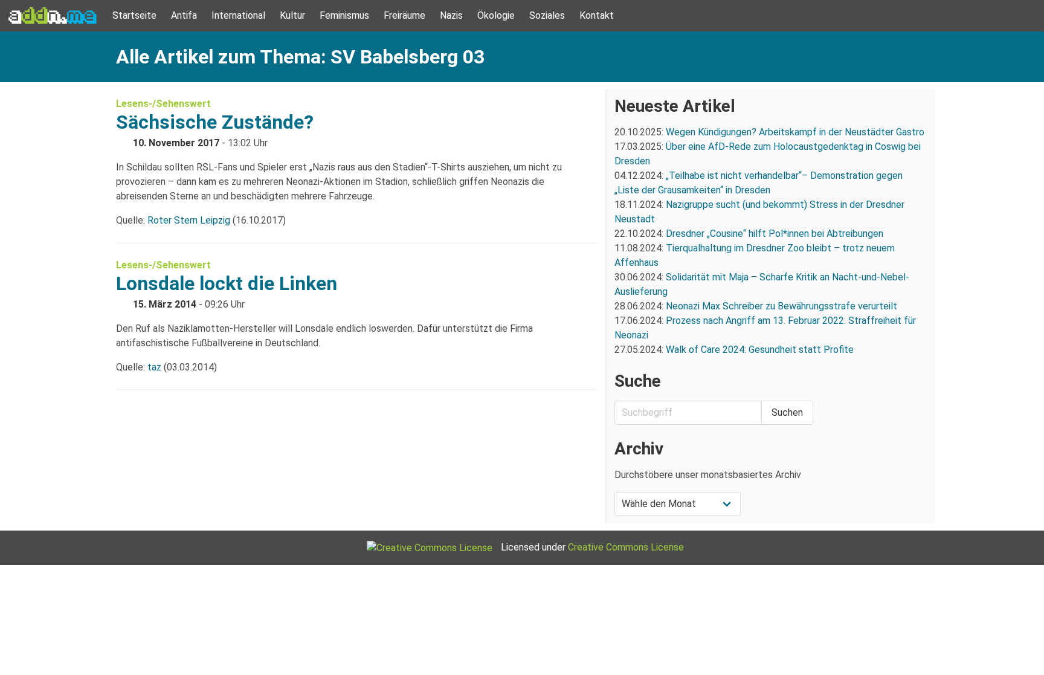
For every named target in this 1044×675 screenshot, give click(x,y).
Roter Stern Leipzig (188, 220)
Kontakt (596, 15)
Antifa (184, 15)
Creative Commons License (626, 547)
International (238, 15)
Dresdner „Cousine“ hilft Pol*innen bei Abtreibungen (774, 233)
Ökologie (496, 15)
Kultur (292, 15)
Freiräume (404, 15)
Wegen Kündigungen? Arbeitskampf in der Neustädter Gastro (795, 132)
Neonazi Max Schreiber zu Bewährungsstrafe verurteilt (781, 306)
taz (154, 367)
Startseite (134, 15)
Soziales (547, 15)
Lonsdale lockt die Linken (226, 283)
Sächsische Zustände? (215, 122)
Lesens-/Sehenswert (163, 103)
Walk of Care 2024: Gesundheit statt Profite (760, 349)
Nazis (451, 15)
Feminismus (344, 15)
